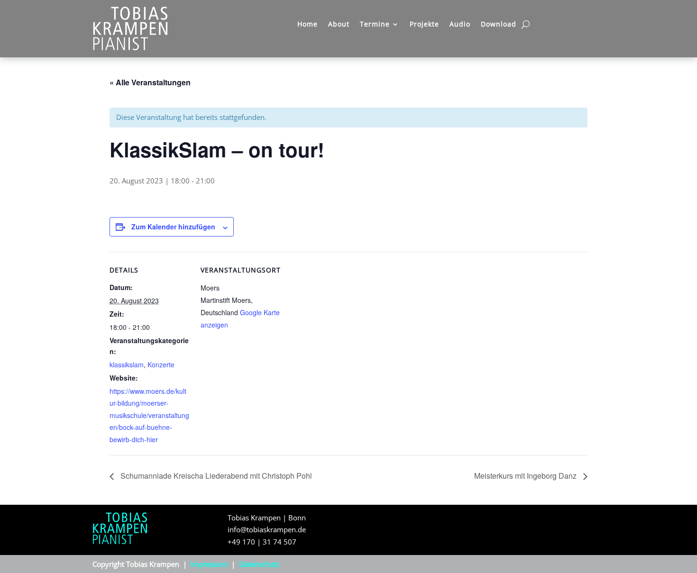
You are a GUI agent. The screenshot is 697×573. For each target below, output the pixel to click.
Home (307, 24)
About (338, 24)
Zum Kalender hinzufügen (173, 226)
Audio (459, 24)
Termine (375, 24)
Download (498, 24)
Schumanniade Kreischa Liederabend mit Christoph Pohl (215, 475)
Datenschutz (259, 564)
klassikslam (127, 364)
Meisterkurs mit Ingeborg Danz (526, 475)
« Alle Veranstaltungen (150, 82)
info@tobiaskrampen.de (267, 529)
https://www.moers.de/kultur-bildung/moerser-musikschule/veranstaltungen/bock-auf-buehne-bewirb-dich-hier (149, 415)
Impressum (209, 564)
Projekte (424, 24)
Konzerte (160, 364)
